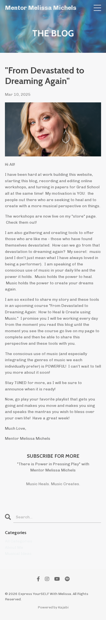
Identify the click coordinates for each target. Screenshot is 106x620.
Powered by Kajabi (53, 607)
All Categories (18, 541)
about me (14, 547)
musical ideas (18, 553)
